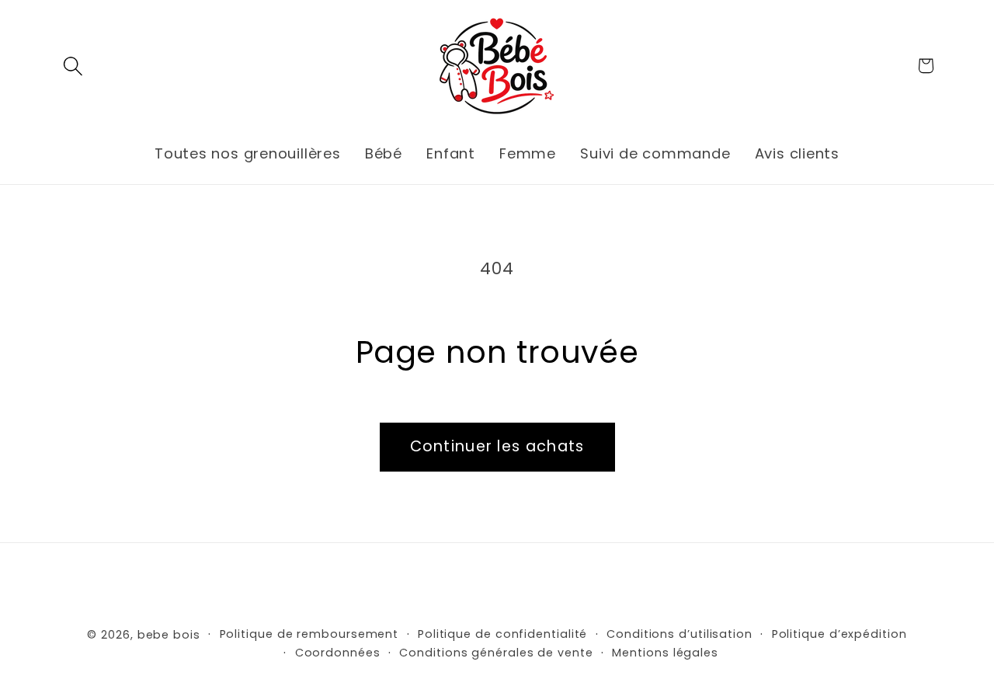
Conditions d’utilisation (679, 634)
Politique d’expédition (839, 634)
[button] (72, 66)
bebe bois (168, 635)
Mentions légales (665, 652)
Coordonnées (338, 652)
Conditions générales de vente (496, 652)
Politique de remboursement (309, 634)
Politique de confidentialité (502, 634)
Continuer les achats (497, 446)
